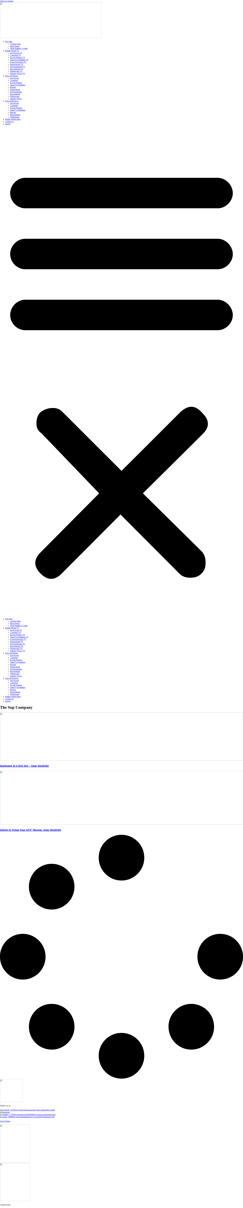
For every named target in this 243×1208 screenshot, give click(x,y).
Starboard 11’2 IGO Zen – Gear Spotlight (24, 765)
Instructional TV (16, 64)
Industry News (16, 99)
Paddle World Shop (13, 119)
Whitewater (14, 96)
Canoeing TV (15, 55)
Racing (13, 87)
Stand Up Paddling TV (19, 60)
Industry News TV (17, 74)
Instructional (15, 90)
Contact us (9, 122)
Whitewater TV (16, 71)
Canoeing (14, 80)
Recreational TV (16, 69)
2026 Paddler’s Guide (19, 48)
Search (8, 124)
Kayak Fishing (16, 83)
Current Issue (15, 44)
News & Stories (11, 76)
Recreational (15, 94)
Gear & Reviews (11, 101)
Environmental (16, 92)
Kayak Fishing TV (17, 58)
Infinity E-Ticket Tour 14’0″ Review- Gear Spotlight (30, 830)
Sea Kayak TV (16, 53)
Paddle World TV (12, 51)
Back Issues (15, 46)
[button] (121, 371)
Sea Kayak (14, 78)
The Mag (8, 42)
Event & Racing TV (18, 62)
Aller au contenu (6, 1)
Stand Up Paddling (17, 85)
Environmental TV (17, 67)
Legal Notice (5, 1121)
